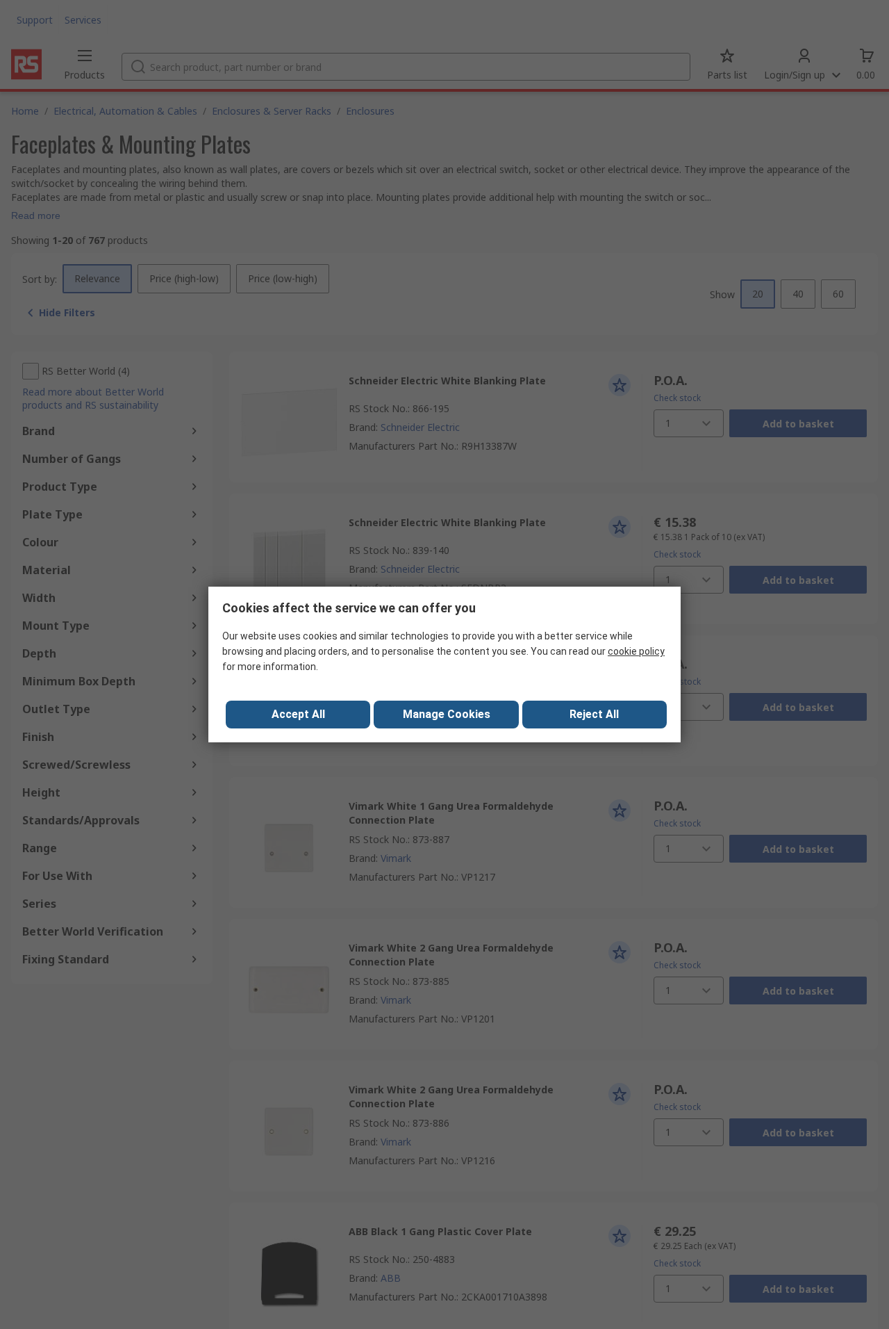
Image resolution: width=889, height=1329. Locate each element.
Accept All (298, 714)
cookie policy (636, 651)
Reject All (594, 714)
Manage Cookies (446, 714)
